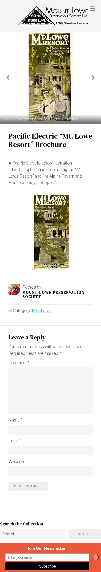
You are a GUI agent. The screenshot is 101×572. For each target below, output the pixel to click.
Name (15, 420)
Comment (18, 362)
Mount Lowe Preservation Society (54, 294)
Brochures (41, 310)
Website (16, 461)
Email (14, 440)
